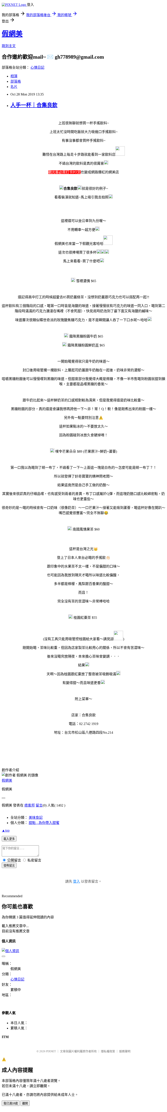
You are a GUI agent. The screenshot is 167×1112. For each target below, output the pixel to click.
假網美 (12, 34)
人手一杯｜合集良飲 (33, 105)
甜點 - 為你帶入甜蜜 (44, 823)
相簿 (13, 76)
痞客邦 (29, 805)
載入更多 (9, 839)
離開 (25, 1103)
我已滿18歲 (10, 1103)
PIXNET (51, 1051)
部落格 (15, 81)
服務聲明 (124, 1051)
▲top (6, 830)
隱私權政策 (108, 1051)
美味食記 (36, 817)
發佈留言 (9, 865)
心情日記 (37, 67)
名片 (13, 87)
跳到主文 (9, 46)
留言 (39, 805)
